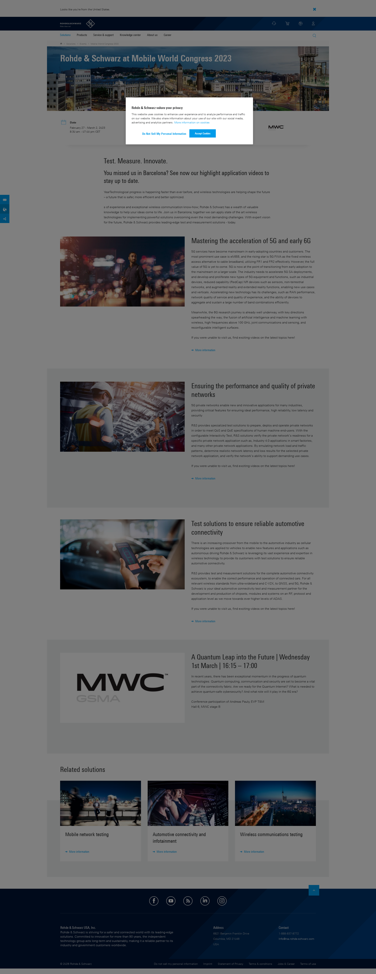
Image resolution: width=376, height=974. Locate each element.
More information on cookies (192, 122)
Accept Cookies (203, 133)
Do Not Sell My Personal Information (164, 134)
